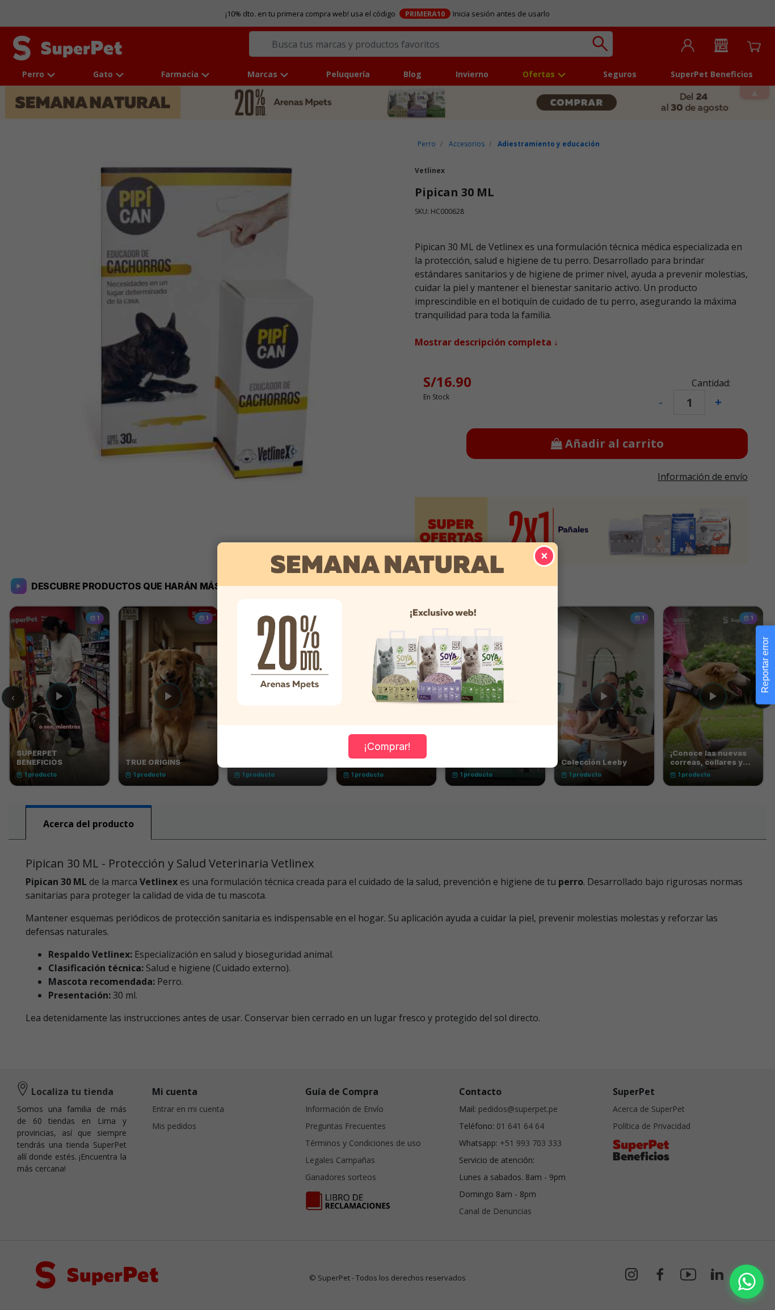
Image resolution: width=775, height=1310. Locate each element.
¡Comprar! (387, 746)
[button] (747, 1282)
